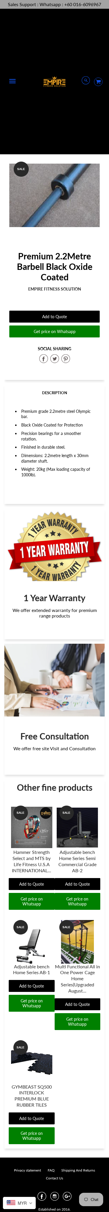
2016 (66, 1209)
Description (54, 392)
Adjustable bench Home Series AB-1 (31, 969)
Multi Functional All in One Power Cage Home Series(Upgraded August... (77, 978)
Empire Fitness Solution (54, 288)
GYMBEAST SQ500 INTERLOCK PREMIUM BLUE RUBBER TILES (32, 1095)
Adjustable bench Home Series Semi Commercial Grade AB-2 (77, 861)
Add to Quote (54, 316)
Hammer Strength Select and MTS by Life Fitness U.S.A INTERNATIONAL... (31, 861)
